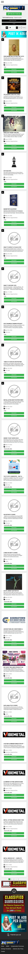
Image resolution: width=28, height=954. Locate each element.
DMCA (7, 946)
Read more (14, 69)
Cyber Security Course (10, 552)
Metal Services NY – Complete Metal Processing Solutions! (13, 858)
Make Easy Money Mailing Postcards (11, 132)
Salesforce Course (9, 514)
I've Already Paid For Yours (12, 94)
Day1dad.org (7, 170)
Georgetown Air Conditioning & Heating (13, 629)
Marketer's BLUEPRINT (10, 209)
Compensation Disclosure (17, 946)
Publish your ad (14, 14)
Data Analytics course (11, 705)
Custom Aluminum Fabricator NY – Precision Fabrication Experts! (14, 743)
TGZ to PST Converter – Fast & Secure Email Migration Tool (13, 476)
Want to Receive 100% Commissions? (10, 285)
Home (2, 946)
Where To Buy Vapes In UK (11, 438)
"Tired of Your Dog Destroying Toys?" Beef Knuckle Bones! (13, 361)
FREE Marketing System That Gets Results (14, 56)
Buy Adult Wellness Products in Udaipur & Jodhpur (13, 667)
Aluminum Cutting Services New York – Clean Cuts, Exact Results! (14, 781)
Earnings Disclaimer (6, 949)
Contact (3, 951)
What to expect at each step (12, 247)
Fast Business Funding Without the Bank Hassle (13, 323)
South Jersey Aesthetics (11, 590)
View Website (14, 72)
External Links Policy (18, 949)
